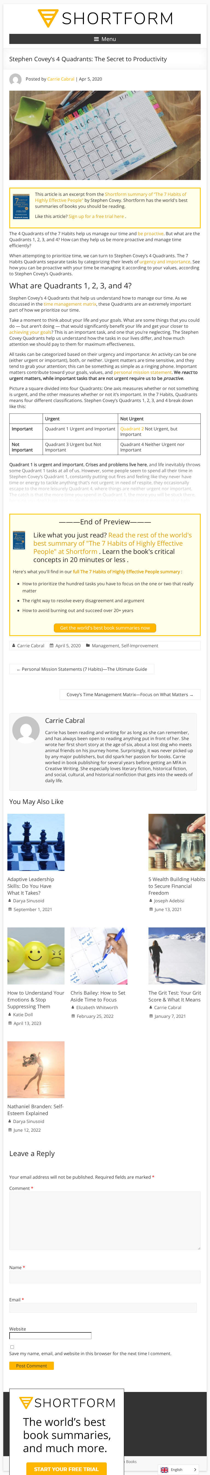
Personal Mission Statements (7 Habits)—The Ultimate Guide (81, 669)
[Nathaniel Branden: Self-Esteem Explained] (36, 1044)
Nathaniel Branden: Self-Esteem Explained (35, 1109)
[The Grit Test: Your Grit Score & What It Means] (177, 930)
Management (105, 646)
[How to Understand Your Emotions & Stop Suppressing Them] (36, 930)
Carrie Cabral (60, 79)
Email (16, 1300)
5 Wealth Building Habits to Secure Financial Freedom (176, 886)
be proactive (151, 233)
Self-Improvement (139, 646)
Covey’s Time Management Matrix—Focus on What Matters (130, 694)
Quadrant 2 (132, 429)
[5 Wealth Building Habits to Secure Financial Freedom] (177, 817)
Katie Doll (23, 1015)
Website (17, 1329)
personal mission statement (143, 372)
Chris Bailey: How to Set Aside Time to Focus (98, 996)
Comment (21, 1188)
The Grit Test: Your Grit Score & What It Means (174, 996)
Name (17, 1267)
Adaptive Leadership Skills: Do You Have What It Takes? (30, 886)
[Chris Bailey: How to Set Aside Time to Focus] (99, 930)
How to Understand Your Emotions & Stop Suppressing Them (35, 999)
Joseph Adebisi (169, 901)
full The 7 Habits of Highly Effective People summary (127, 572)
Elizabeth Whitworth (97, 1007)
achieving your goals (30, 332)
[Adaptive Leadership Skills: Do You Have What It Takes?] (36, 817)
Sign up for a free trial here (97, 216)
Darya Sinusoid (28, 901)
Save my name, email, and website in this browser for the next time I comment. (90, 1353)
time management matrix (70, 304)
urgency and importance (164, 262)
